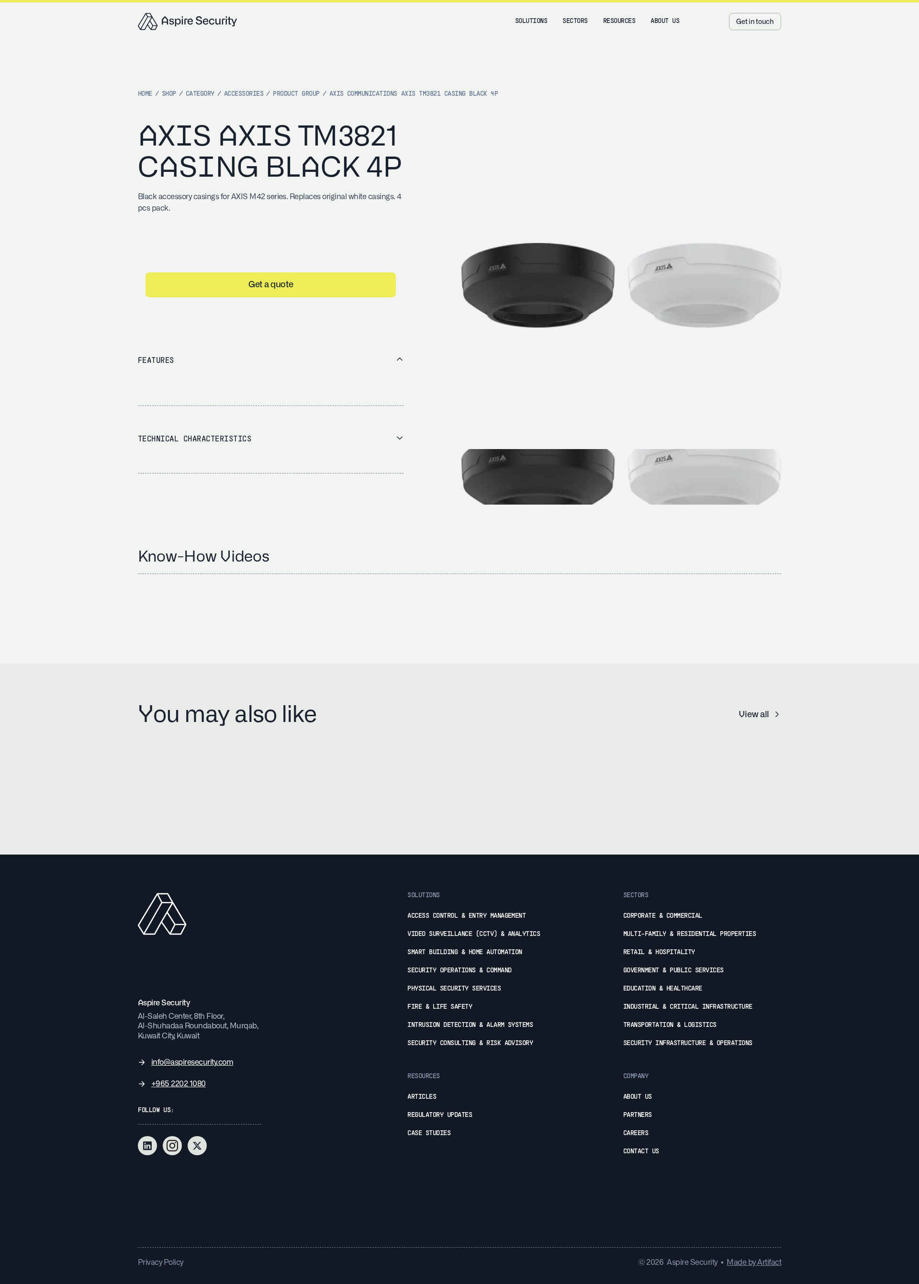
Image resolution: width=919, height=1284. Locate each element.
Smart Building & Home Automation (464, 952)
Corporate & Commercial (662, 916)
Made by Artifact (754, 1262)
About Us (637, 1097)
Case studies (428, 1133)
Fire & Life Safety (439, 1007)
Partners (637, 1115)
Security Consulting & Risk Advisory (470, 1043)
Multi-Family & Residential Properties (689, 934)
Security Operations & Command (459, 971)
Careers (635, 1133)
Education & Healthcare (662, 989)
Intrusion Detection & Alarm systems (470, 1025)
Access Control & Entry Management (466, 916)
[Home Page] (187, 21)
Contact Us (641, 1152)
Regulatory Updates (439, 1115)
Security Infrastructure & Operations (687, 1043)
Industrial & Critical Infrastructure (687, 1007)
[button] (531, 21)
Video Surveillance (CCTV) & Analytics (473, 934)
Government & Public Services (673, 971)
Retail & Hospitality (659, 952)
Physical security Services (454, 989)
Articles (421, 1097)
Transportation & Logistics (670, 1025)
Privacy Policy (160, 1262)
